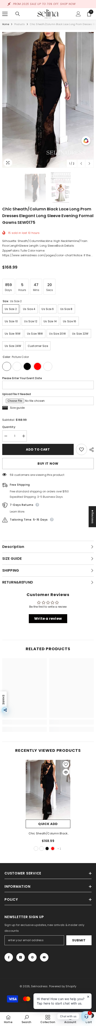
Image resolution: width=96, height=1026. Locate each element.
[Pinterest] (32, 957)
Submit (79, 940)
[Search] (17, 14)
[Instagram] (20, 957)
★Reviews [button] (92, 517)
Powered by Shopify (62, 986)
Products (19, 24)
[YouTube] (44, 957)
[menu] (5, 14)
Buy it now (48, 463)
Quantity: (9, 427)
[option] (48, 100)
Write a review (48, 618)
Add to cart (38, 449)
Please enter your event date (22, 378)
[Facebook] (8, 957)
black (47, 848)
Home (5, 24)
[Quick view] (66, 772)
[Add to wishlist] (81, 449)
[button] (81, 163)
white (41, 848)
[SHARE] (90, 449)
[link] (24, 722)
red (52, 848)
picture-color (36, 848)
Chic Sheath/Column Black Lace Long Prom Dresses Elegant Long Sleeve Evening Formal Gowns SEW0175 (48, 833)
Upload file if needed (16, 394)
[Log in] (78, 13)
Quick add (48, 824)
